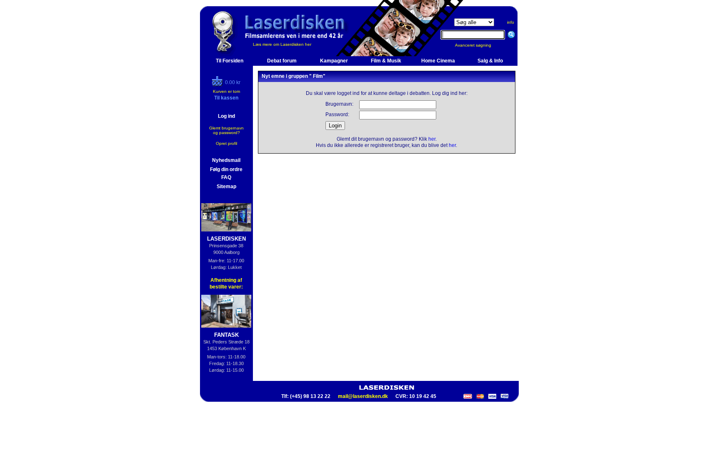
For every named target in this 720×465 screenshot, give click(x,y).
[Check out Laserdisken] (218, 84)
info (510, 22)
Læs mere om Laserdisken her (282, 44)
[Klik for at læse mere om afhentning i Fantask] (226, 311)
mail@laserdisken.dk (363, 396)
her (431, 139)
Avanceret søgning (478, 45)
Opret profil (226, 143)
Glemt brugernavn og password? (226, 130)
